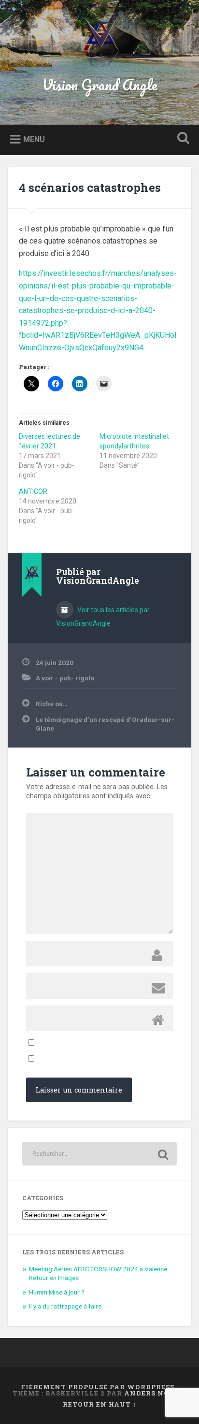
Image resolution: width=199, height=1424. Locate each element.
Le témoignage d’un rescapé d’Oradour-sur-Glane (105, 724)
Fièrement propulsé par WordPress (97, 1387)
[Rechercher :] (99, 1153)
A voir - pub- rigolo (65, 678)
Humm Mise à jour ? (57, 1292)
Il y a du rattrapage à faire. (66, 1306)
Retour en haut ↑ (100, 1404)
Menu (34, 139)
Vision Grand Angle (100, 85)
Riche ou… (52, 703)
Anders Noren (154, 1393)
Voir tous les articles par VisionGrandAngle (103, 616)
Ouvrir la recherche (181, 139)
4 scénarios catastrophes (90, 187)
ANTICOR (33, 491)
